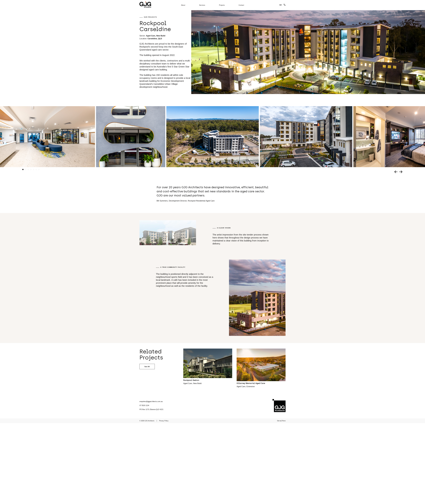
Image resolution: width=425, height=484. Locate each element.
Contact (241, 5)
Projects (222, 5)
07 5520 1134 (144, 405)
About (183, 5)
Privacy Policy (163, 421)
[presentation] (396, 171)
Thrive (284, 421)
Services (202, 5)
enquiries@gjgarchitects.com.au (151, 401)
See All (147, 366)
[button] (22, 169)
